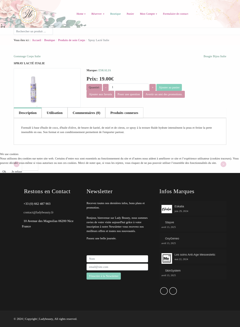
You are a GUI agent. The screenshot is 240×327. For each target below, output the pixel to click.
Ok (4, 171)
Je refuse (17, 171)
